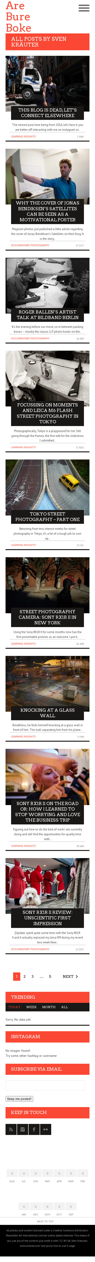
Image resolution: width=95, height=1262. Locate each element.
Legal (72, 1245)
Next (68, 976)
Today (14, 1007)
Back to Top (45, 1221)
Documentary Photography (30, 245)
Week (31, 1007)
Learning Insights (23, 136)
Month (49, 1007)
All (64, 1007)
